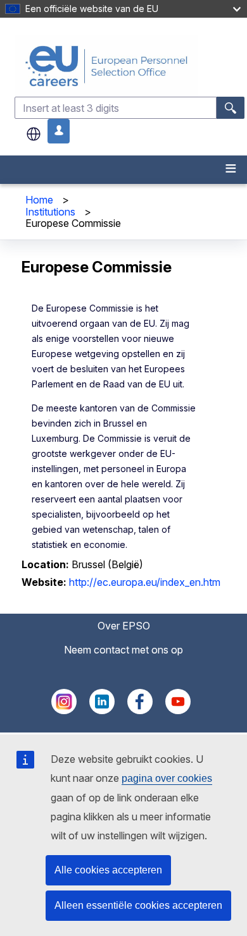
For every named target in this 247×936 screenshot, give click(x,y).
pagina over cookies (167, 778)
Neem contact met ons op (123, 649)
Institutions (50, 211)
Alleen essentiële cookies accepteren (138, 905)
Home (39, 199)
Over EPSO (124, 625)
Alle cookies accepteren (108, 870)
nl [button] (34, 134)
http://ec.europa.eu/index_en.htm (144, 582)
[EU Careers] (129, 66)
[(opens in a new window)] (64, 710)
